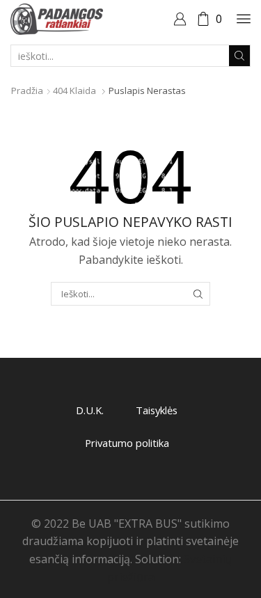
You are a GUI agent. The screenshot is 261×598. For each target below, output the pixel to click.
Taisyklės (156, 410)
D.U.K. (90, 410)
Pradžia (27, 90)
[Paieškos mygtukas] (239, 55)
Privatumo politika (127, 443)
